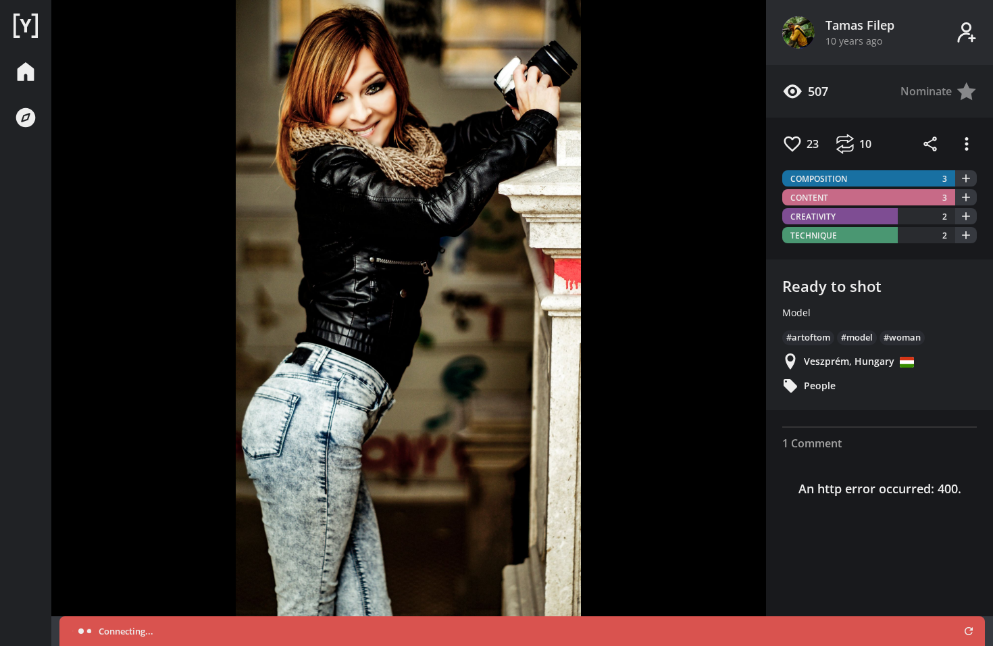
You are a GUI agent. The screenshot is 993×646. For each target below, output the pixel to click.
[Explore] (25, 117)
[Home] (25, 25)
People (820, 385)
